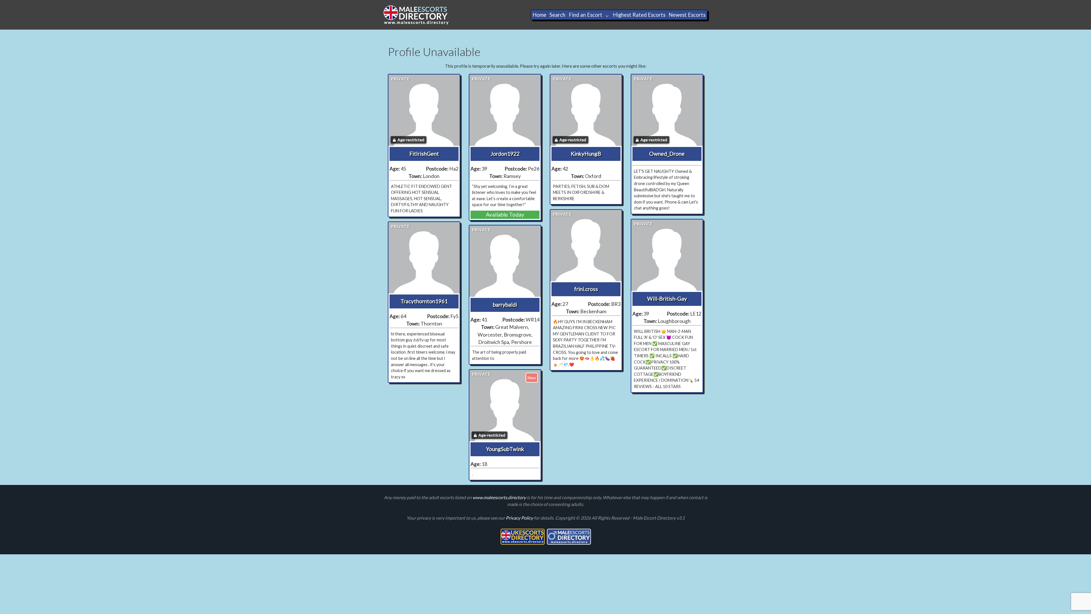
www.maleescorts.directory (499, 497)
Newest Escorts (687, 15)
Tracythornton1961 (424, 301)
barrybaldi (505, 304)
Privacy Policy (520, 517)
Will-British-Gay (667, 298)
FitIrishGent (424, 153)
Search (557, 15)
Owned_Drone (667, 153)
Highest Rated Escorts (639, 15)
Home (539, 15)
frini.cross (586, 289)
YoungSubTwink (505, 449)
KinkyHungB (586, 153)
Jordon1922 (505, 153)
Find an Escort (585, 15)
